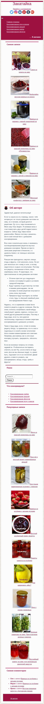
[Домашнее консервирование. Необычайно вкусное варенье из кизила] (20, 94)
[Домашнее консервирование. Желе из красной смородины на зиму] (21, 432)
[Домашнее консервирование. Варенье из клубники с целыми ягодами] (20, 509)
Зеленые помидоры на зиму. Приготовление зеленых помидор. (24, 634)
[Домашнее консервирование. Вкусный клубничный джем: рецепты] (21, 533)
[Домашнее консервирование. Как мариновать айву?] (23, 583)
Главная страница (13, 22)
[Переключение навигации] (2, 18)
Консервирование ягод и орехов (18, 24)
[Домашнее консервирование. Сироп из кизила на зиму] (21, 70)
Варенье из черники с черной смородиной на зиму (25, 121)
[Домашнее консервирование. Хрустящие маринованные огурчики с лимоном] (20, 484)
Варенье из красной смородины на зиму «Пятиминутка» (26, 148)
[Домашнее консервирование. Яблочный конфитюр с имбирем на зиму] (20, 198)
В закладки (36, 37)
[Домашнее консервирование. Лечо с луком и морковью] (22, 607)
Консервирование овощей (16, 27)
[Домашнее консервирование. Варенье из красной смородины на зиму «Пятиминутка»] (20, 146)
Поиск (9, 380)
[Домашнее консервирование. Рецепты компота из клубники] (21, 558)
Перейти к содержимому (22, 9)
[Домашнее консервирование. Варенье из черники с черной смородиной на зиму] (20, 119)
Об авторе (14, 698)
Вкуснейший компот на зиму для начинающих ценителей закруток (25, 661)
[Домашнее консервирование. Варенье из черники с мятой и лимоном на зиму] (20, 173)
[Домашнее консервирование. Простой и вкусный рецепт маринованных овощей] (20, 457)
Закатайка (22, 3)
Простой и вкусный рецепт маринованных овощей (25, 459)
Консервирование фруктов (16, 32)
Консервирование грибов (15, 29)
